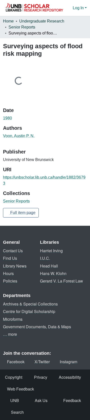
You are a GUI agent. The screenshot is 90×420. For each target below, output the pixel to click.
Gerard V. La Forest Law (61, 281)
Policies (10, 281)
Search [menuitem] (17, 412)
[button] (34, 8)
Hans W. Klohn (53, 273)
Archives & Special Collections (30, 304)
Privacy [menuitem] (40, 377)
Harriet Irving (51, 251)
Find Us (10, 258)
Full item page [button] (22, 212)
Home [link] (8, 21)
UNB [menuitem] (14, 400)
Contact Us (13, 251)
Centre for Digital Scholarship (29, 311)
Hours (8, 273)
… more (10, 334)
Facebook (15, 361)
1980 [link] (7, 118)
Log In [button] (79, 8)
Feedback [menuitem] (72, 400)
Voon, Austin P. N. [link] (18, 136)
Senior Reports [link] (21, 27)
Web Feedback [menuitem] (20, 389)
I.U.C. (45, 258)
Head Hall (49, 266)
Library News (14, 266)
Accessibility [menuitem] (70, 377)
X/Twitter (42, 361)
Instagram (68, 361)
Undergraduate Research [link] (41, 21)
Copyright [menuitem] (13, 377)
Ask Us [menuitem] (41, 400)
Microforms (12, 319)
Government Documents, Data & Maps (37, 327)
